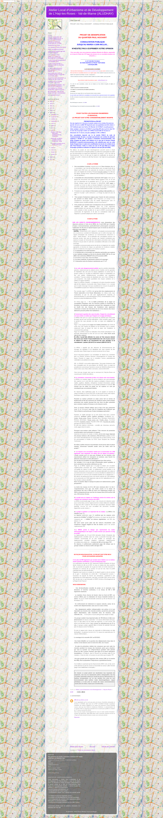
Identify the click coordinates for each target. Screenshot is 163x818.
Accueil (92, 747)
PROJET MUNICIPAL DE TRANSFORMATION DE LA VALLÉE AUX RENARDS (55, 38)
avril (52, 147)
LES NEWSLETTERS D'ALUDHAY (57, 47)
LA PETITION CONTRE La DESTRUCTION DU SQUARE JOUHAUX (56, 65)
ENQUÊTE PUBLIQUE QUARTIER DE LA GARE (54, 42)
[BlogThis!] (79, 692)
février (53, 152)
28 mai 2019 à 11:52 (82, 700)
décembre (54, 114)
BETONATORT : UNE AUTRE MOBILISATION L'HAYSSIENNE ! (57, 92)
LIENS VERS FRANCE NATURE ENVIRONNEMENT (56, 52)
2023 (51, 103)
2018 (51, 157)
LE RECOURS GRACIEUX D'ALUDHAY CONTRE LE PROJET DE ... (55, 70)
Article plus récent (76, 747)
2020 (51, 110)
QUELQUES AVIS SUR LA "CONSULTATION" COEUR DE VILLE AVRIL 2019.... (56, 75)
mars (52, 150)
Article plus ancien (108, 747)
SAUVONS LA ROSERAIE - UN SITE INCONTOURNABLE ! (56, 85)
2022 (51, 106)
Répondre (77, 717)
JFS (75, 700)
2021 (51, 108)
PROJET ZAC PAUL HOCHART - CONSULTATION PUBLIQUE (56, 134)
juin (52, 128)
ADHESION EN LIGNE (54, 45)
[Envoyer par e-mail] (78, 692)
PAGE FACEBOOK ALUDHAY (56, 49)
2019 (51, 112)
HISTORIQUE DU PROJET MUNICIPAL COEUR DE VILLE (56, 89)
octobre (53, 119)
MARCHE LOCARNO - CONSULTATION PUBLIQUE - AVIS (57, 140)
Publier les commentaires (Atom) (86, 750)
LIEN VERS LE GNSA (54, 55)
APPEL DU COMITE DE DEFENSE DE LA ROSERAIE (56, 57)
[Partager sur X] (81, 692)
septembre (54, 121)
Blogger (95, 811)
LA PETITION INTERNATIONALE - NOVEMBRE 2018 (57, 61)
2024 (51, 101)
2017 (51, 159)
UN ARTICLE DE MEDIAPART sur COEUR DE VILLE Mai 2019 (57, 78)
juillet (52, 125)
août (52, 123)
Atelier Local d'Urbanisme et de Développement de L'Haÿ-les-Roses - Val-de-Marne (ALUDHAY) (81, 11)
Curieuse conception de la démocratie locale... (58, 144)
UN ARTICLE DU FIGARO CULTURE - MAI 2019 (55, 82)
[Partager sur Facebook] (82, 692)
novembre (54, 116)
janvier (53, 154)
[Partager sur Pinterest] (84, 692)
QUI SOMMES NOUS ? (54, 95)
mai (52, 130)
